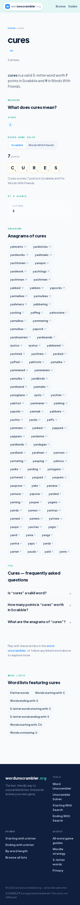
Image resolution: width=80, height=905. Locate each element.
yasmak (36, 411)
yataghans (19, 395)
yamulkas (18, 329)
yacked (59, 353)
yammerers (43, 370)
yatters (56, 518)
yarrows (60, 452)
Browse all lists (16, 857)
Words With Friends (41, 145)
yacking (17, 312)
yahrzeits (18, 246)
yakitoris (36, 362)
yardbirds (39, 378)
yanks (15, 469)
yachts (16, 419)
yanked (39, 428)
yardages (41, 444)
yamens (53, 485)
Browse (61, 6)
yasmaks (41, 386)
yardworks (19, 254)
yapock (39, 329)
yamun (34, 510)
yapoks (16, 411)
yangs (47, 535)
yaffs (52, 419)
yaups (16, 527)
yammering (42, 320)
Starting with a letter (20, 838)
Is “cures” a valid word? (27, 593)
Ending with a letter (19, 844)
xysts (39, 395)
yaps (32, 543)
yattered (18, 477)
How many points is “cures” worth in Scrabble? (36, 607)
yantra (16, 543)
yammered (19, 370)
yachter (58, 395)
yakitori (17, 403)
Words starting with (50, 692)
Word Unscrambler (62, 786)
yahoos (60, 461)
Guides (72, 6)
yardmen (39, 452)
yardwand (18, 386)
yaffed (16, 362)
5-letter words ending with (29, 716)
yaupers (59, 477)
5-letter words (59, 862)
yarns (64, 551)
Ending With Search (61, 818)
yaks (35, 485)
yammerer (38, 403)
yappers (17, 436)
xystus (35, 345)
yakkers (36, 288)
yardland (18, 452)
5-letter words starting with (30, 708)
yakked (16, 288)
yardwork (18, 271)
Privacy (58, 870)
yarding (34, 469)
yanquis (42, 263)
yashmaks (43, 254)
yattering (18, 461)
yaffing (36, 312)
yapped (59, 428)
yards (48, 543)
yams (31, 535)
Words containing (23, 732)
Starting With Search (62, 807)
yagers (54, 502)
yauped (39, 477)
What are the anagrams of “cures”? (37, 622)
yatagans (55, 469)
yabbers (57, 411)
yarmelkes (18, 296)
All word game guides (63, 840)
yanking (61, 403)
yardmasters (20, 337)
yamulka (17, 378)
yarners (36, 518)
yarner (15, 551)
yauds (32, 551)
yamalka (57, 362)
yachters (39, 353)
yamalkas (18, 320)
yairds (16, 510)
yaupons (17, 485)
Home (12, 28)
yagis (53, 527)
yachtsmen (19, 263)
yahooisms (59, 312)
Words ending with (24, 700)
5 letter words (19, 692)
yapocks (57, 288)
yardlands (18, 444)
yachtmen (41, 279)
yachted (17, 353)
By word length (16, 851)
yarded (55, 493)
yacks (35, 419)
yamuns (16, 493)
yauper (35, 502)
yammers (18, 428)
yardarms (39, 436)
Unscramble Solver (61, 797)
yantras (54, 510)
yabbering (42, 304)
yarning (16, 502)
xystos (16, 345)
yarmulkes (42, 296)
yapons (36, 493)
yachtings (41, 271)
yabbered (55, 345)
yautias (35, 527)
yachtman (18, 279)
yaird (15, 535)
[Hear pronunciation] (11, 50)
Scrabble (17, 145)
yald (48, 551)
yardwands (46, 337)
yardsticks (42, 246)
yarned (16, 518)
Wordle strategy (59, 851)
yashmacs (18, 304)
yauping (40, 461)
